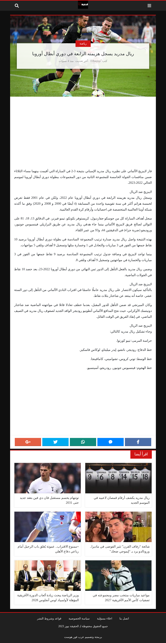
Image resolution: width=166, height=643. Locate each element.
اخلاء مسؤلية (104, 618)
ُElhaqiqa (95, 61)
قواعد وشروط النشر (49, 618)
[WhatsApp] (83, 442)
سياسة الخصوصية (79, 618)
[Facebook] (138, 442)
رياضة (83, 43)
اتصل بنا (124, 618)
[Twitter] (55, 442)
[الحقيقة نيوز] (83, 5)
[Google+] (28, 442)
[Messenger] (110, 442)
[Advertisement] (83, 138)
